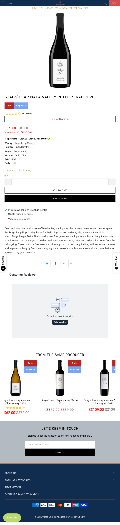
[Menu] (1, 3)
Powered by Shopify (75, 517)
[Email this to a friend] (71, 263)
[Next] (112, 387)
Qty (6, 175)
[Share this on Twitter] (47, 263)
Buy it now (60, 198)
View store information (19, 219)
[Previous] (7, 387)
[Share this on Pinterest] (63, 263)
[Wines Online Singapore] (60, 3)
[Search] (105, 3)
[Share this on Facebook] (55, 263)
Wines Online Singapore (53, 517)
